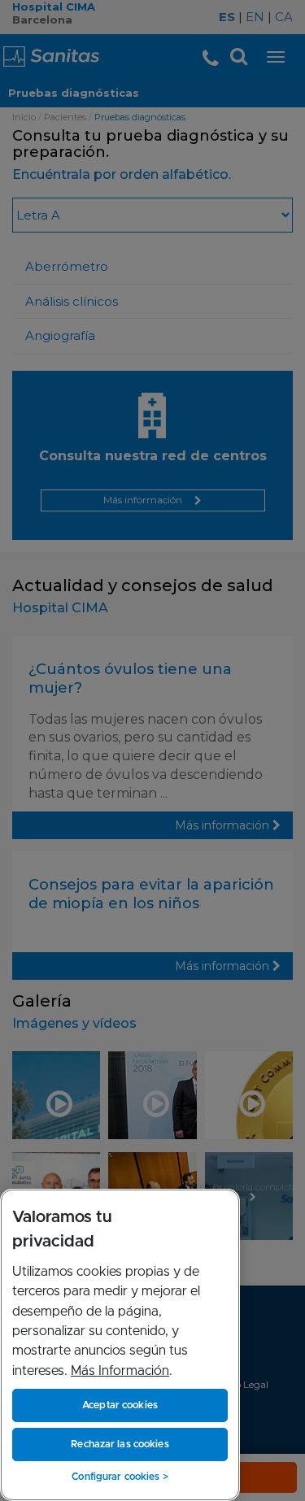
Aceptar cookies (120, 1405)
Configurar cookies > (120, 1476)
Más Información (120, 1370)
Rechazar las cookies (119, 1444)
